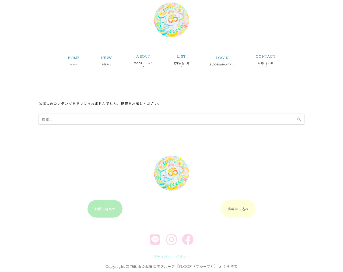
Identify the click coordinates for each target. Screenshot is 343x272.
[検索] (299, 119)
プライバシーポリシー (171, 256)
